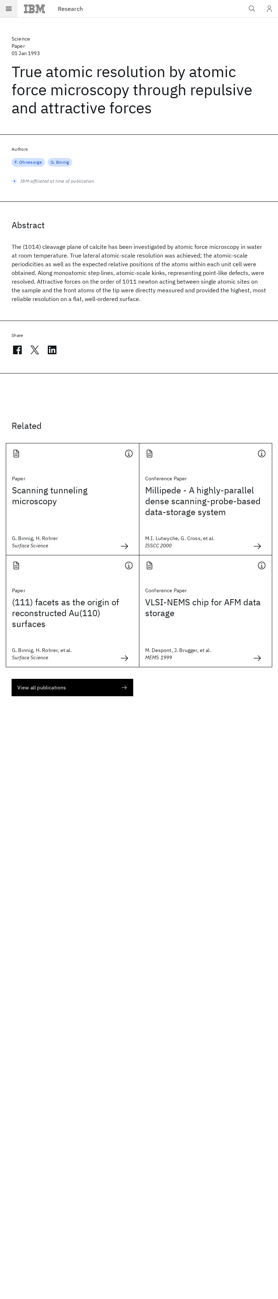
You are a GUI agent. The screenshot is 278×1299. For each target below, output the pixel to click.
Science (21, 38)
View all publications (41, 687)
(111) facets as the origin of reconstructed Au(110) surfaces (65, 613)
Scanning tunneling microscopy (50, 495)
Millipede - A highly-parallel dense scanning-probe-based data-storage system (203, 501)
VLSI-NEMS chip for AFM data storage (203, 607)
